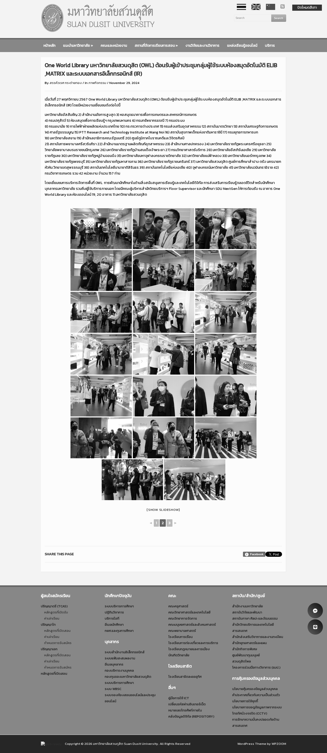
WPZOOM (279, 743)
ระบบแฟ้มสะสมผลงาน (120, 658)
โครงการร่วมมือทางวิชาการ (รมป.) (256, 667)
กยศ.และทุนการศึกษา (119, 630)
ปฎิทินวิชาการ (114, 612)
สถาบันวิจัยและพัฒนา (247, 612)
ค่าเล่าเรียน (51, 618)
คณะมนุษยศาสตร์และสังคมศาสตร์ (192, 624)
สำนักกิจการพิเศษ (244, 649)
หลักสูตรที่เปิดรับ (56, 612)
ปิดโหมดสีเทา (307, 7)
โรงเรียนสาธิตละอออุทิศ (185, 676)
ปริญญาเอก (49, 649)
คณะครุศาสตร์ (178, 606)
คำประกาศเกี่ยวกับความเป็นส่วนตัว (256, 695)
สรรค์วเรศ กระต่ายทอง (66, 82)
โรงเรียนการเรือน (180, 636)
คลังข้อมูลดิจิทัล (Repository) (191, 716)
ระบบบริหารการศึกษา (119, 606)
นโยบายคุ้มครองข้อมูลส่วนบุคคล (255, 688)
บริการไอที (112, 618)
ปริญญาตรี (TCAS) (54, 606)
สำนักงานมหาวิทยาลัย (247, 606)
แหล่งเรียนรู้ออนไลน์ (242, 45)
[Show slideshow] (163, 509)
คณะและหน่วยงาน (114, 45)
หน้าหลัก (49, 45)
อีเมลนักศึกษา (114, 624)
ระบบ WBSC (113, 688)
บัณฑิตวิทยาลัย (178, 655)
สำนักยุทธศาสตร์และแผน (249, 642)
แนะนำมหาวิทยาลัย (78, 45)
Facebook (256, 554)
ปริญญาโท (48, 624)
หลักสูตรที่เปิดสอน (57, 630)
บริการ (270, 45)
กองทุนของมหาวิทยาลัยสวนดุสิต (128, 676)
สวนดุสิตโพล (241, 661)
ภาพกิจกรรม (97, 82)
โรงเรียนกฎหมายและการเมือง (189, 649)
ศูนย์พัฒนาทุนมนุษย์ (246, 655)
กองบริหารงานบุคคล (119, 670)
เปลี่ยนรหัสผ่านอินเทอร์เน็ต (187, 704)
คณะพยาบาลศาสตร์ (182, 630)
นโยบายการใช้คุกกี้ (245, 701)
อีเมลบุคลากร (114, 664)
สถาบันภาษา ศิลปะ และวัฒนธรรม (255, 618)
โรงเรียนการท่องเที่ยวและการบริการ (193, 642)
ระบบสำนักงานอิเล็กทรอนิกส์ (125, 652)
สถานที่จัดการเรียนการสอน (156, 45)
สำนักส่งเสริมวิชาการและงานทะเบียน (257, 636)
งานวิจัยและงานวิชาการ (202, 45)
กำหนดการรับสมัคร (58, 642)
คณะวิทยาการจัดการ (182, 618)
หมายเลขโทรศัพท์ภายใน (185, 710)
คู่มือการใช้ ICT (178, 698)
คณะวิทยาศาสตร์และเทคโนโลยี (189, 612)
